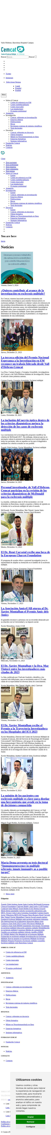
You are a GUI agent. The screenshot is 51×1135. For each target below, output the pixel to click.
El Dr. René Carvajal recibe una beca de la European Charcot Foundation (25, 554)
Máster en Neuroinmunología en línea (24, 137)
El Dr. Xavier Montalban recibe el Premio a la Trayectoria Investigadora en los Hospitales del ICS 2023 (24, 728)
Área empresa (11, 167)
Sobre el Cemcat (12, 100)
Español (18, 88)
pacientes (11, 61)
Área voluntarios (12, 169)
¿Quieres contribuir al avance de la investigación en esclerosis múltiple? (23, 292)
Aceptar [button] (30, 1117)
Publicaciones (15, 122)
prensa (9, 70)
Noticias (9, 145)
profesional (12, 63)
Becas (12, 124)
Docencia (9, 130)
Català (17, 86)
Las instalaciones (16, 109)
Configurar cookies (8, 1124)
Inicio (3, 241)
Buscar (3, 57)
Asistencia (9, 113)
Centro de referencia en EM (20, 103)
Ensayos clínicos (16, 120)
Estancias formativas (18, 139)
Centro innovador (17, 107)
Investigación (11, 115)
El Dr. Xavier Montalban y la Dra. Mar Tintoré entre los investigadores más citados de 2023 (25, 669)
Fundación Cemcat (13, 143)
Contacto (9, 147)
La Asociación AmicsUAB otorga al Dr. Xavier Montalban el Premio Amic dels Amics (25, 611)
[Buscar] (36, 57)
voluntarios (12, 68)
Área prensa (10, 171)
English (18, 90)
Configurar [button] (30, 1127)
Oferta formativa (16, 135)
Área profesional (12, 165)
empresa (10, 65)
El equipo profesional (18, 111)
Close (3, 159)
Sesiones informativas (18, 141)
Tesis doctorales (16, 128)
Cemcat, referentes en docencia (22, 132)
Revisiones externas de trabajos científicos (26, 126)
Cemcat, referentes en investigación (23, 117)
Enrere (12, 175)
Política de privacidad (9, 1122)
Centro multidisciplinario (19, 105)
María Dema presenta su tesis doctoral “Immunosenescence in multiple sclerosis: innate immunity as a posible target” (24, 867)
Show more (10, 894)
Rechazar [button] (30, 1122)
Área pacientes (11, 163)
